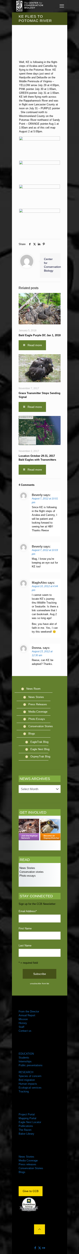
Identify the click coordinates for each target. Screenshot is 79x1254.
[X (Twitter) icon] (39, 1248)
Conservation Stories (40, 726)
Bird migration (27, 1079)
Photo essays (27, 875)
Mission (23, 1019)
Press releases (27, 1164)
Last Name (25, 945)
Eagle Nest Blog (39, 749)
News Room (33, 688)
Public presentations (31, 1065)
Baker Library (26, 1133)
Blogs (31, 733)
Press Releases (37, 704)
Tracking (24, 1091)
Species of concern (30, 1076)
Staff (21, 1026)
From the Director (29, 1011)
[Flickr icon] (43, 1248)
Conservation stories (31, 871)
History (23, 1023)
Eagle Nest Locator (30, 1122)
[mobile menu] (61, 6)
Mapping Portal (27, 1118)
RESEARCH (26, 1072)
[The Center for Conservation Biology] (29, 6)
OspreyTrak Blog (40, 756)
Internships (25, 1061)
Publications (26, 1126)
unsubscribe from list (39, 983)
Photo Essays (36, 718)
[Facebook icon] (35, 1248)
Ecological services (30, 1087)
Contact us (25, 1030)
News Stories (36, 697)
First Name (25, 928)
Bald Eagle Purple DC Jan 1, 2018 (40, 335)
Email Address (28, 911)
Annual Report (27, 1015)
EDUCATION (26, 1053)
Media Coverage (37, 711)
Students (24, 1057)
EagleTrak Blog (39, 741)
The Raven (25, 1129)
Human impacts (28, 1083)
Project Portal (27, 1114)
